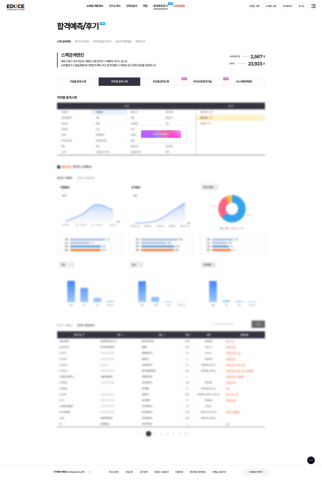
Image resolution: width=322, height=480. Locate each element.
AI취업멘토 (179, 6)
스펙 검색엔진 (64, 41)
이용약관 (179, 471)
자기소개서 (114, 6)
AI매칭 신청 (271, 6)
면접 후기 (140, 41)
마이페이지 (287, 6)
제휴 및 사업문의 (161, 471)
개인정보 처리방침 (197, 471)
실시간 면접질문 (123, 41)
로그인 (301, 6)
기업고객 (129, 471)
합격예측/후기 (160, 6)
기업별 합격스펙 (78, 81)
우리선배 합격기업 (202, 81)
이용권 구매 (254, 6)
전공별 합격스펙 (161, 81)
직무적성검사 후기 (102, 41)
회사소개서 (114, 471)
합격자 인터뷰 (82, 41)
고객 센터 (144, 471)
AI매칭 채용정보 (95, 6)
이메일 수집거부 (219, 471)
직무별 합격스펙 (119, 81)
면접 (145, 6)
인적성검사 (131, 6)
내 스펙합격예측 (244, 81)
